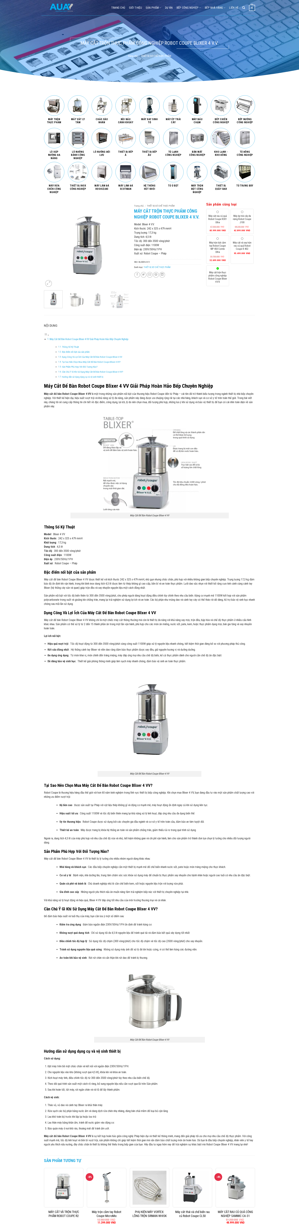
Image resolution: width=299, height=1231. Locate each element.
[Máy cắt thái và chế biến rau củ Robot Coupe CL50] (192, 1188)
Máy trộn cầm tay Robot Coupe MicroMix (106, 1214)
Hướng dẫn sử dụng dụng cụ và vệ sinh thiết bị (82, 377)
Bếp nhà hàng (214, 7)
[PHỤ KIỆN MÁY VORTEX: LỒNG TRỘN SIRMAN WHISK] (149, 1188)
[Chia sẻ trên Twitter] (143, 275)
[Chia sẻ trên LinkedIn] (162, 275)
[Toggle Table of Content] (46, 335)
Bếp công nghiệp (187, 7)
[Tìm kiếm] (243, 7)
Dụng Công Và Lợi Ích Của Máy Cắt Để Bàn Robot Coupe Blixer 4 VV (92, 357)
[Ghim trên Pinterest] (156, 275)
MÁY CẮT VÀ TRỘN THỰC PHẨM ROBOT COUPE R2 (63, 1214)
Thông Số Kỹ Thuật (70, 347)
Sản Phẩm (152, 7)
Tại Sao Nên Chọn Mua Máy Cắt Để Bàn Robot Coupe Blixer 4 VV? (91, 362)
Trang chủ (133, 56)
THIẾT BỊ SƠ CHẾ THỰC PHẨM (156, 56)
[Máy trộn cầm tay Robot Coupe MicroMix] (107, 1188)
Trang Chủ (118, 7)
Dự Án (169, 7)
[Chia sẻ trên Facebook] (137, 275)
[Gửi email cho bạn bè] (150, 275)
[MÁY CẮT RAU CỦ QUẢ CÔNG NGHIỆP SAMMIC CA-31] (235, 1188)
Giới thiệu (135, 7)
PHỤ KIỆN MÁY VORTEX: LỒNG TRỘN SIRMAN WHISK (150, 1214)
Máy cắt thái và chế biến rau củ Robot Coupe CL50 (192, 1214)
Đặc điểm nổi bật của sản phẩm (76, 352)
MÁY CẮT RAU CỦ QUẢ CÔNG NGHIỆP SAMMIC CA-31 (235, 1214)
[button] (48, 283)
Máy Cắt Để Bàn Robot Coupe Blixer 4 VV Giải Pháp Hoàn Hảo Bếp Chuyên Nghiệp (89, 339)
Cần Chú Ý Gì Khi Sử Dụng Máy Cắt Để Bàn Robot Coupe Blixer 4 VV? (92, 372)
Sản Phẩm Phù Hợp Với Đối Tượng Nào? (80, 367)
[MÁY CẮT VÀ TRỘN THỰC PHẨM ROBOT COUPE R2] (64, 1188)
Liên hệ (233, 7)
